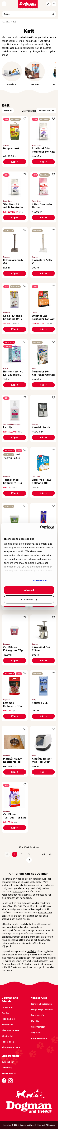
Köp (13, 162)
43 (43, 854)
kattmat (16, 882)
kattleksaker (36, 882)
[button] (7, 854)
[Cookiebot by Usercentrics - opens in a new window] (41, 527)
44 (50, 854)
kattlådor (31, 951)
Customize (27, 599)
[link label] (29, 4)
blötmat (17, 891)
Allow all (29, 590)
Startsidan (6, 22)
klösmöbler (7, 906)
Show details (40, 580)
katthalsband (19, 927)
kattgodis (6, 937)
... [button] (36, 854)
